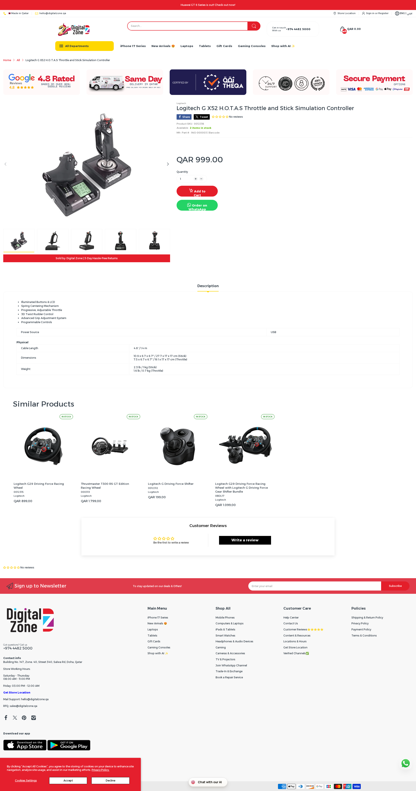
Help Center (291, 617)
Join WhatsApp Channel (231, 665)
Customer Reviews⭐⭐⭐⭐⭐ (303, 629)
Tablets (152, 635)
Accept (68, 780)
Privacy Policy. (100, 769)
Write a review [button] (244, 540)
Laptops (153, 629)
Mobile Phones (225, 617)
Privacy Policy (360, 623)
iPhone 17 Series (158, 617)
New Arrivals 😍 (157, 623)
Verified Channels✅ (296, 653)
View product (43, 474)
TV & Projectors (225, 659)
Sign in (370, 13)
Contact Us (290, 623)
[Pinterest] (24, 718)
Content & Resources (296, 635)
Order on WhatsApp (197, 207)
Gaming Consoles (159, 647)
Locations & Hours (295, 641)
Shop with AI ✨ (158, 653)
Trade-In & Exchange (229, 671)
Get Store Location (16, 692)
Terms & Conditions (364, 635)
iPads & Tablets (225, 629)
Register (383, 13)
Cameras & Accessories (230, 653)
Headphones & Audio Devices (234, 641)
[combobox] (194, 26)
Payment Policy (361, 629)
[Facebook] (5, 718)
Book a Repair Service (229, 677)
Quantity (182, 171)
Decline (110, 780)
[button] (11, 567)
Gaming (221, 647)
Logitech (181, 103)
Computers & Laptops (230, 623)
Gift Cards (154, 641)
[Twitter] (15, 718)
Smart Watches (225, 635)
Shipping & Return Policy (367, 617)
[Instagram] (33, 718)
